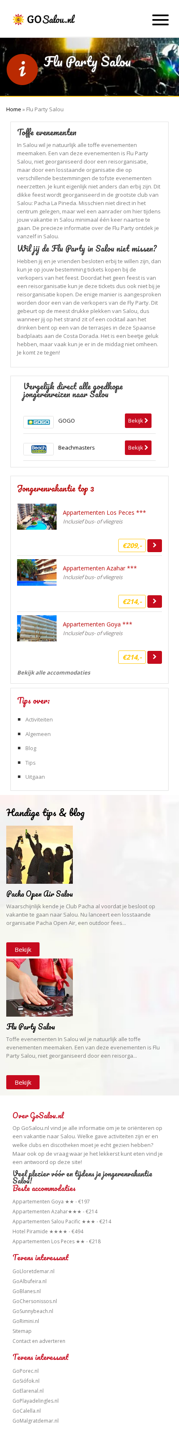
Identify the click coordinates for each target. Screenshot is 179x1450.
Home (13, 109)
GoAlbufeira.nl (29, 1281)
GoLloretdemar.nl (33, 1271)
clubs (35, 1145)
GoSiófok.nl (26, 1380)
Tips (30, 762)
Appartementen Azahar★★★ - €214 (54, 1211)
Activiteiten (39, 719)
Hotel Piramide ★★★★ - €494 (47, 1231)
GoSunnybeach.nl (32, 1311)
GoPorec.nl (25, 1370)
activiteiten (121, 1136)
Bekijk (23, 949)
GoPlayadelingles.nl (35, 1400)
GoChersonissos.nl (34, 1301)
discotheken (64, 1145)
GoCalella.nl (26, 1410)
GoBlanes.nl (26, 1291)
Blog (30, 748)
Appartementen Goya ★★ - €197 (51, 1201)
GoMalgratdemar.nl (35, 1420)
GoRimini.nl (25, 1321)
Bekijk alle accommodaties (53, 672)
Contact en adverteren (38, 1341)
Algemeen (38, 734)
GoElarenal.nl (28, 1390)
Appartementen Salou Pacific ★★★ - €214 (61, 1221)
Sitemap (22, 1331)
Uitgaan (35, 776)
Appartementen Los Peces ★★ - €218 (56, 1241)
